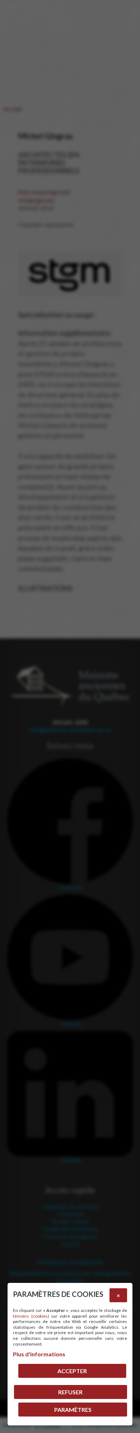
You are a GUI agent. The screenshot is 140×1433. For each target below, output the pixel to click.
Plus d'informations (39, 1354)
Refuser (70, 1392)
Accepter (72, 1370)
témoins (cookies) (31, 1316)
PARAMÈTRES (73, 1409)
